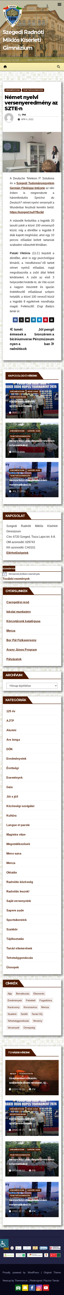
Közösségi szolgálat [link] (20, 806)
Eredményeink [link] (13, 90)
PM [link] (24, 114)
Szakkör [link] (12, 929)
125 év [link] (10, 711)
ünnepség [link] (29, 1027)
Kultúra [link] (11, 815)
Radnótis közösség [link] (19, 881)
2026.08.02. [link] (19, 1170)
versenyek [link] (13, 1027)
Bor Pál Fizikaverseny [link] (21, 640)
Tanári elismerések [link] (19, 948)
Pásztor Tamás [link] (51, 1280)
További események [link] (16, 578)
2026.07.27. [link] (19, 1211)
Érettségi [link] (12, 768)
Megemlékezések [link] (18, 844)
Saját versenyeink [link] (18, 900)
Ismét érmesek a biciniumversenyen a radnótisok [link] (21, 339)
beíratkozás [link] (22, 993)
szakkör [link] (12, 1014)
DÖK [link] (9, 749)
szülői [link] (24, 1014)
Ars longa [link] (13, 739)
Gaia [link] (9, 787)
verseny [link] (37, 1020)
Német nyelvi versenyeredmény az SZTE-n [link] (31, 103)
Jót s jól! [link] (12, 796)
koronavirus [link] (30, 1007)
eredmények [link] (15, 1000)
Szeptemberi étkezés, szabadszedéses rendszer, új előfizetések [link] (27, 1083)
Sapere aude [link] (34, 431)
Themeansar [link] (21, 1280)
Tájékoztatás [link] (15, 938)
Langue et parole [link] (18, 825)
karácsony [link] (14, 1007)
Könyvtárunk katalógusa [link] (23, 621)
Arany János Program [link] (21, 649)
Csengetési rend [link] (17, 602)
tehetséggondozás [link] (18, 1020)
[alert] (32, 574)
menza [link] (45, 1007)
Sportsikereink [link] (18, 397)
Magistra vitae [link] (16, 834)
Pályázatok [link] (14, 659)
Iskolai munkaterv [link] (18, 611)
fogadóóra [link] (45, 1000)
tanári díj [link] (37, 1014)
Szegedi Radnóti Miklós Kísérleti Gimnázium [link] (23, 40)
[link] (4, 1243)
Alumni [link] (11, 730)
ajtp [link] (10, 993)
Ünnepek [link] (12, 967)
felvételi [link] (30, 1000)
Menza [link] (10, 630)
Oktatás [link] (11, 872)
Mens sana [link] (33, 392)
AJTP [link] (10, 720)
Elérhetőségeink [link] (17, 552)
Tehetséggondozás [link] (33, 90)
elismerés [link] (38, 993)
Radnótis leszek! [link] (17, 891)
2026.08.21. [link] (19, 1089)
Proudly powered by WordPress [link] (22, 1272)
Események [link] (14, 777)
